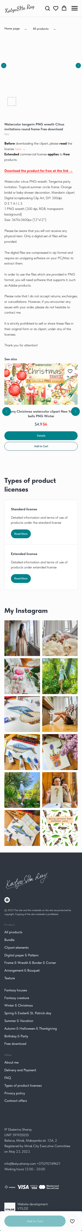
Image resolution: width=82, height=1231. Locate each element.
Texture (9, 978)
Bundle (9, 940)
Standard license (24, 509)
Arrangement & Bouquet (22, 970)
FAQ (7, 1078)
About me (11, 1062)
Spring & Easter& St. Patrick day (27, 1013)
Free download (15, 1044)
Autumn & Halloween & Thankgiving (30, 1028)
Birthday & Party (16, 1036)
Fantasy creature (16, 998)
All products (13, 932)
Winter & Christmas (18, 1005)
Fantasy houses (15, 990)
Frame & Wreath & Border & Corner (30, 963)
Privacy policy (14, 1093)
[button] (47, 8)
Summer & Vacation (18, 1021)
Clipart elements (16, 947)
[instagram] (7, 900)
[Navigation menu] (75, 8)
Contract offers (15, 1101)
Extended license (24, 554)
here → (20, 149)
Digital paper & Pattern (21, 955)
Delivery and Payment (20, 1070)
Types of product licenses (23, 1085)
